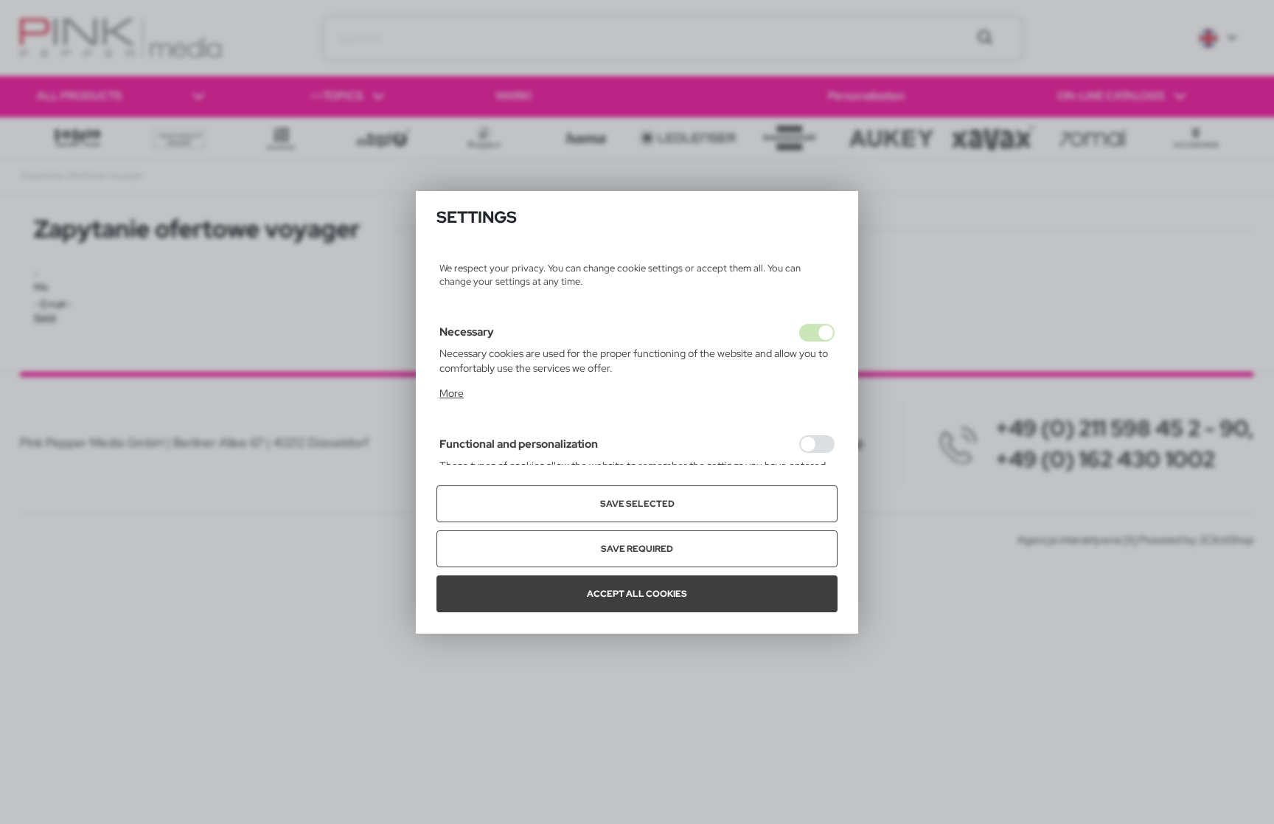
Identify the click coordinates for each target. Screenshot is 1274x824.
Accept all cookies (637, 594)
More (451, 393)
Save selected (637, 504)
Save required (637, 549)
